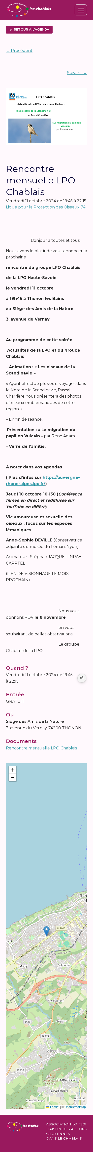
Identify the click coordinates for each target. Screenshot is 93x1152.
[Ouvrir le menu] (81, 9)
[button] (46, 931)
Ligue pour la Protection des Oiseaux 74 (45, 207)
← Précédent (19, 50)
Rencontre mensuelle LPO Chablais (41, 748)
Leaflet (54, 1107)
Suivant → (77, 72)
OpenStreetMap (75, 1107)
